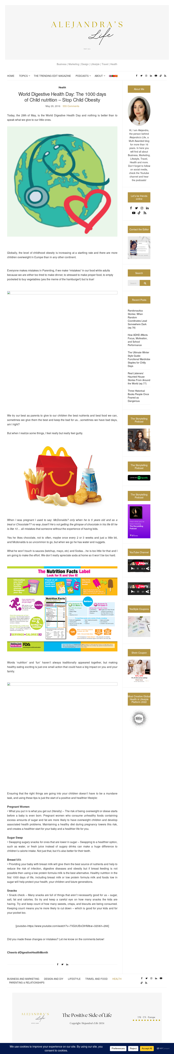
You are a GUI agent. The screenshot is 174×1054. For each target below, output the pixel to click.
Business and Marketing (23, 978)
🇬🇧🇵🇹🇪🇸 (113, 75)
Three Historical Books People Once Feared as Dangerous (138, 396)
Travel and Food (96, 978)
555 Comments (71, 106)
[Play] (132, 568)
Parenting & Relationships (26, 982)
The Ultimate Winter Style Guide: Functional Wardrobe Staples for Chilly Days (139, 359)
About (99, 75)
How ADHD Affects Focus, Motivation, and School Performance (138, 340)
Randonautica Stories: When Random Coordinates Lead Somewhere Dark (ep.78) (137, 319)
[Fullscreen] (149, 568)
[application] (139, 565)
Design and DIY (53, 978)
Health (62, 87)
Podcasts (82, 75)
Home (10, 75)
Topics (23, 75)
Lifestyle (74, 978)
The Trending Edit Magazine (52, 75)
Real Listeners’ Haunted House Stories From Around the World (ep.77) (139, 378)
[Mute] (147, 568)
